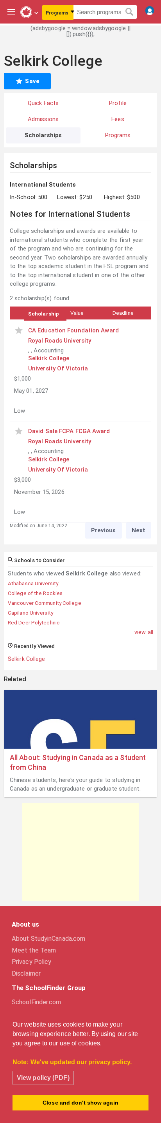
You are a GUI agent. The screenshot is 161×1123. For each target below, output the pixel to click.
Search (129, 12)
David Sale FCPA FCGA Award (69, 431)
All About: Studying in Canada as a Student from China (78, 762)
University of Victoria (58, 368)
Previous (103, 530)
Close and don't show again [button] (80, 1102)
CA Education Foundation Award (73, 330)
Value (77, 313)
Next (138, 530)
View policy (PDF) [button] (43, 1077)
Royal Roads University (59, 340)
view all (143, 632)
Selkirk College (26, 659)
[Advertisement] (80, 852)
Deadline (123, 313)
